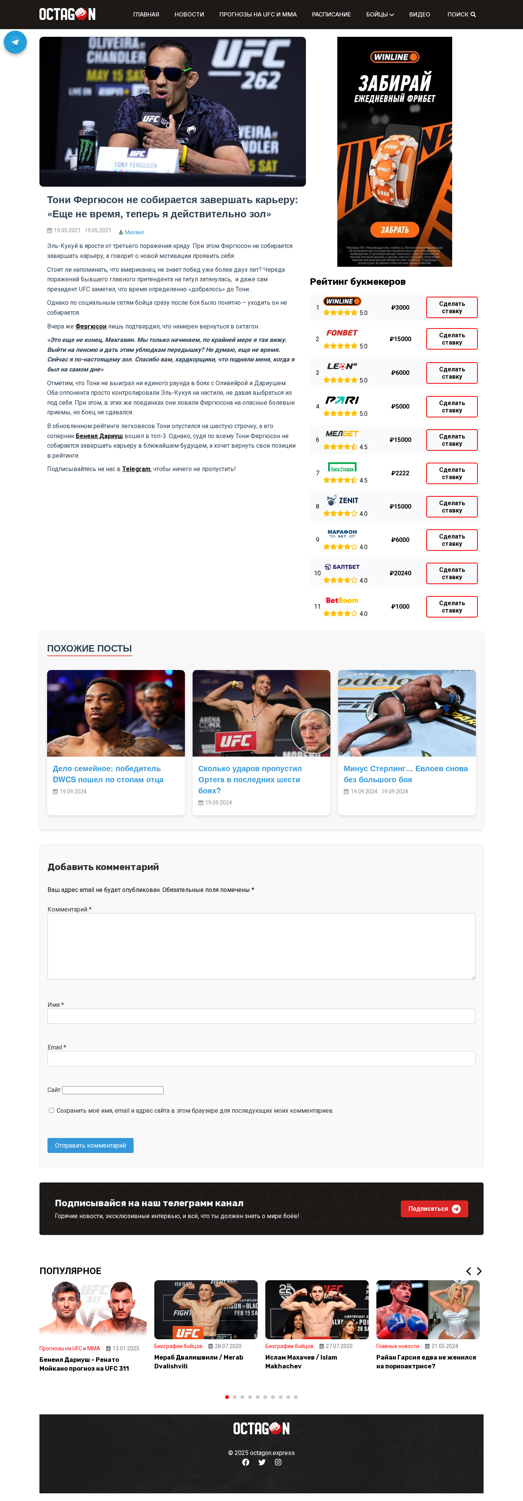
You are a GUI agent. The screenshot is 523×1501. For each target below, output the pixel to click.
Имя (55, 1004)
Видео (419, 14)
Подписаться (428, 1208)
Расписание (331, 14)
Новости (189, 14)
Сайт (53, 1090)
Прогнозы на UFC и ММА (258, 14)
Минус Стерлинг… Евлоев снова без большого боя (406, 773)
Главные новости (397, 1346)
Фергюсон (90, 326)
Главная (146, 14)
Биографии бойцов (178, 1346)
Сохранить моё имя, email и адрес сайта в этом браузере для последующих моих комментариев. (195, 1110)
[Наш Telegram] (15, 42)
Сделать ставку (452, 307)
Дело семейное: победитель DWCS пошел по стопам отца (108, 773)
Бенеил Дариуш (99, 436)
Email (56, 1047)
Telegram (136, 469)
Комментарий (69, 909)
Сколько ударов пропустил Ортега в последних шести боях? (250, 779)
